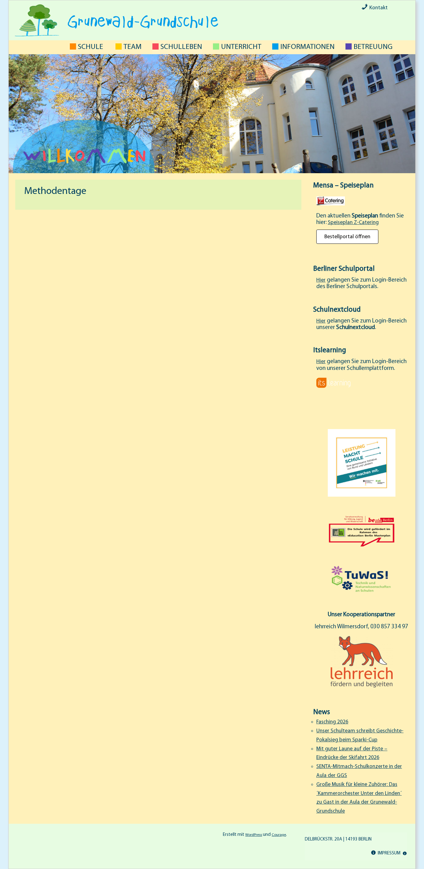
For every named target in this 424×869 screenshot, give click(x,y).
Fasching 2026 (332, 722)
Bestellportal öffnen (347, 236)
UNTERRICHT (241, 47)
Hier (321, 280)
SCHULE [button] (90, 47)
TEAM (133, 47)
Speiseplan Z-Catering (353, 222)
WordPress (253, 835)
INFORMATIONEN (307, 47)
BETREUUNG (373, 47)
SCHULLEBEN (181, 47)
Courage (279, 835)
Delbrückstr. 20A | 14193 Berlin (338, 839)
